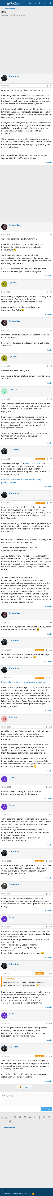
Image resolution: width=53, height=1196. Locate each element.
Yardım (27, 1193)
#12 (50, 727)
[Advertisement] (26, 44)
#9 (51, 622)
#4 (51, 330)
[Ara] (49, 3)
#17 (50, 927)
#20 (50, 1056)
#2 (51, 234)
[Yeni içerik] (44, 3)
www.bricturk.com (33, 463)
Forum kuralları (17, 1193)
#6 (51, 399)
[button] (2, 1190)
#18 (50, 973)
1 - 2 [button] (19, 1087)
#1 (51, 86)
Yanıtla (49, 162)
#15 (50, 861)
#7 (51, 459)
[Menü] (4, 3)
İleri (26, 1087)
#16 (50, 894)
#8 (51, 503)
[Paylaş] (47, 85)
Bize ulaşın (6, 1193)
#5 (51, 366)
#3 (51, 292)
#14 (50, 814)
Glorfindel (8, 15)
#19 (50, 1023)
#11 (50, 678)
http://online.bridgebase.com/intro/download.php (23, 682)
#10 (50, 650)
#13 (50, 787)
